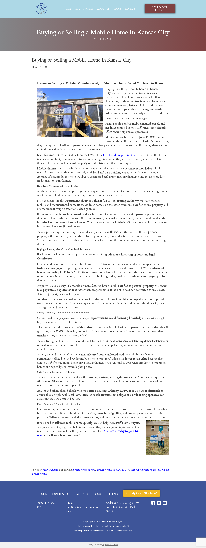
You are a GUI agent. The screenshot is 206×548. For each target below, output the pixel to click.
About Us (103, 8)
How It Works (84, 8)
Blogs (117, 8)
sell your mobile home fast (146, 469)
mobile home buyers (83, 469)
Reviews (130, 8)
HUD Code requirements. (119, 155)
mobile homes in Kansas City (113, 469)
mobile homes (50, 469)
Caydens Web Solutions (110, 545)
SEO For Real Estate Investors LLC (112, 526)
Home (67, 8)
